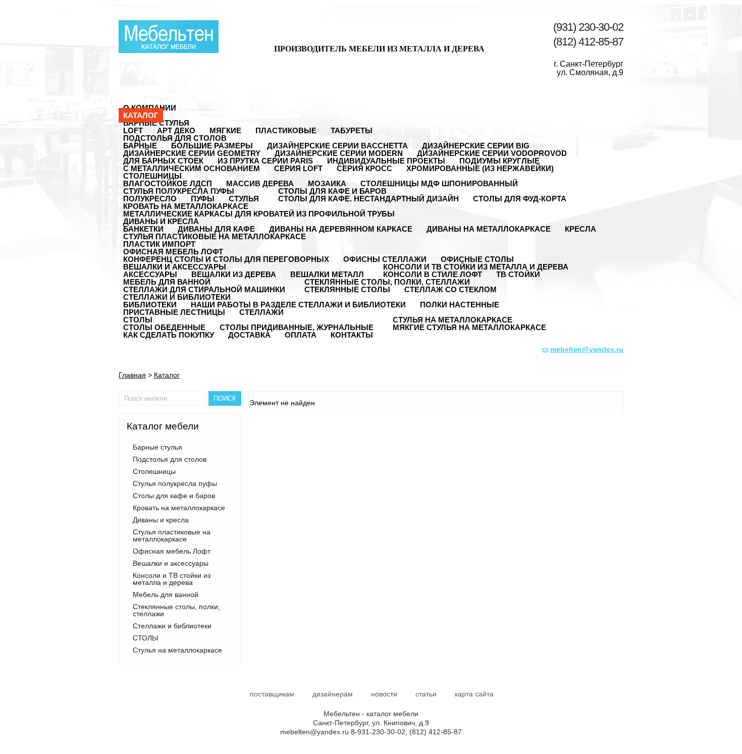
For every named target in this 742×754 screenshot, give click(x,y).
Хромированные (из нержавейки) (480, 168)
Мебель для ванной (166, 282)
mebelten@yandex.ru (314, 732)
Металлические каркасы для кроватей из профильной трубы (259, 213)
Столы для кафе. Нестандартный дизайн (368, 198)
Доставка (249, 335)
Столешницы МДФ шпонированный (439, 183)
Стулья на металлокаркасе (452, 319)
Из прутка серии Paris (265, 160)
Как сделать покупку (168, 335)
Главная (132, 375)
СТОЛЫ (137, 319)
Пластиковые (285, 130)
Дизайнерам (332, 694)
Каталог (140, 115)
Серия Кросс (364, 168)
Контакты (352, 335)
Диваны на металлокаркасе (489, 229)
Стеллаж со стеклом (450, 289)
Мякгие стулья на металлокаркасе (469, 327)
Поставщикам (272, 694)
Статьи (426, 694)
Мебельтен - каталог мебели (169, 36)
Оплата (300, 335)
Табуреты (352, 130)
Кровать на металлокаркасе (185, 206)
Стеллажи (261, 312)
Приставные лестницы (174, 312)
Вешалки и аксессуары (174, 266)
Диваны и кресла (161, 221)
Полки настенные (459, 304)
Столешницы (152, 176)
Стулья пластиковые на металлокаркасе (214, 236)
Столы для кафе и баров (332, 191)
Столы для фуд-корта (519, 198)
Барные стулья (156, 123)
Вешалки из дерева (233, 274)
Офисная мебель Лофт (173, 251)
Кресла (580, 229)
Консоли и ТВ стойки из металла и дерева (475, 266)
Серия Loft (298, 168)
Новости (384, 694)
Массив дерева (260, 183)
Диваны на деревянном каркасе (340, 229)
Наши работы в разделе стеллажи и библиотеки (298, 304)
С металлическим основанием (191, 168)
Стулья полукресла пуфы (178, 191)
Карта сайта (474, 694)
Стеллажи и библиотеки (177, 297)
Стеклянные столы (347, 289)
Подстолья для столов (175, 138)
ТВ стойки (518, 274)
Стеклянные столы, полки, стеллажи (387, 282)
